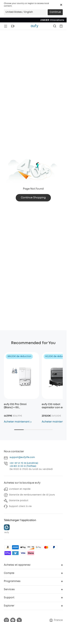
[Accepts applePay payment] (23, 547)
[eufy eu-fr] (34, 26)
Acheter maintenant (17, 422)
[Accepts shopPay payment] (7, 553)
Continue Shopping (33, 197)
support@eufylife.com (22, 457)
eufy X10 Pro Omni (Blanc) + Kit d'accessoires (15, 407)
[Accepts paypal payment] (53, 547)
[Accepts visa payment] (23, 553)
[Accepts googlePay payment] (38, 547)
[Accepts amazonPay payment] (7, 547)
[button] (61, 4)
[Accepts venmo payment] (15, 553)
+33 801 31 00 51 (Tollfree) (23, 466)
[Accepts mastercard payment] (46, 547)
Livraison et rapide (19, 489)
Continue (55, 12)
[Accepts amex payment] (15, 547)
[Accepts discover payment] (30, 547)
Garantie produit (18, 501)
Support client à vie (20, 506)
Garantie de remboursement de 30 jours (32, 495)
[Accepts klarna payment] (30, 553)
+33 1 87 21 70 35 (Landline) (24, 463)
